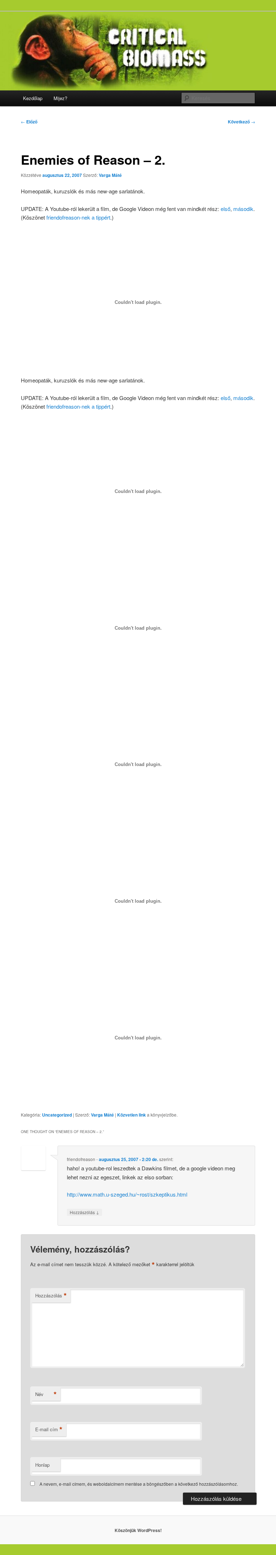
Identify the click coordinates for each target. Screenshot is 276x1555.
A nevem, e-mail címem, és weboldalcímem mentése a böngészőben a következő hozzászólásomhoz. (139, 1484)
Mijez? (60, 98)
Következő (241, 121)
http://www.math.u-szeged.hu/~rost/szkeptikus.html (127, 1194)
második (243, 208)
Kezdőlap (32, 98)
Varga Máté (110, 175)
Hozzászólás (84, 1212)
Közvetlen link (132, 1115)
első (225, 208)
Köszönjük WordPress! (138, 1530)
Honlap (42, 1464)
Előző (29, 121)
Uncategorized (57, 1115)
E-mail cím (49, 1429)
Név (46, 1394)
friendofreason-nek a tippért (78, 217)
